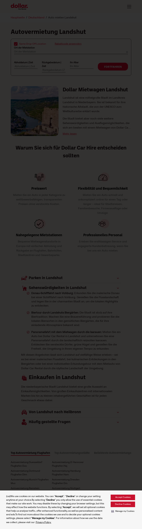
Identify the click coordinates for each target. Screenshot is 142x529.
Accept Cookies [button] (123, 497)
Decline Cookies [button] (123, 504)
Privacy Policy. (43, 522)
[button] (123, 511)
